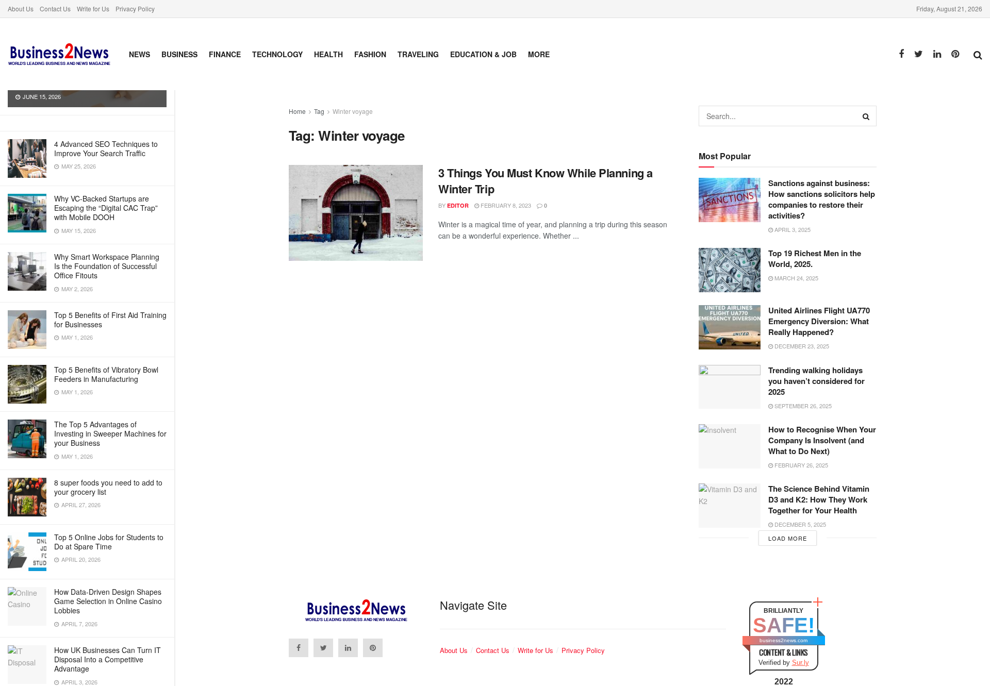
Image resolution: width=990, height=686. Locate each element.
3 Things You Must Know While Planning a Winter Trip (545, 180)
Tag (319, 111)
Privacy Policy (135, 8)
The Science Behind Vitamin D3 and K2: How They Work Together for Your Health (818, 499)
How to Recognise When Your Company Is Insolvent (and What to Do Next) (822, 440)
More (539, 54)
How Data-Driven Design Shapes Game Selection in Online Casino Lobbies (108, 601)
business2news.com (783, 640)
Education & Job (483, 54)
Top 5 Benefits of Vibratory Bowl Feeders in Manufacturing (106, 374)
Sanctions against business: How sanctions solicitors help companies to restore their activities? (821, 199)
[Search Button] (866, 116)
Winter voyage (353, 111)
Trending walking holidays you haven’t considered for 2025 (816, 380)
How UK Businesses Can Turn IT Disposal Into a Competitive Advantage (107, 659)
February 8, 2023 (505, 205)
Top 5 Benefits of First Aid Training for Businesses (110, 319)
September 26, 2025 (802, 405)
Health (328, 54)
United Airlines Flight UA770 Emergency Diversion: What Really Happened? (819, 321)
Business (179, 54)
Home (297, 111)
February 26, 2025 (800, 465)
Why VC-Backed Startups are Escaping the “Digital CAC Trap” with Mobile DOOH (106, 207)
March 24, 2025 (795, 278)
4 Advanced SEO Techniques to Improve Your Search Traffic (106, 148)
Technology (277, 54)
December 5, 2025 (799, 524)
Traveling (418, 54)
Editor (458, 205)
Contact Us (55, 8)
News (139, 54)
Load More (787, 538)
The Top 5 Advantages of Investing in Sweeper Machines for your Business (110, 433)
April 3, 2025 (792, 229)
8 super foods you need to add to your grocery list (108, 487)
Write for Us (93, 8)
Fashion (370, 54)
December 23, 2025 (801, 346)
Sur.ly (800, 662)
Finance (225, 54)
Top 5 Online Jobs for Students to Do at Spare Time (108, 541)
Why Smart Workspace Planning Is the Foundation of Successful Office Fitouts (106, 266)
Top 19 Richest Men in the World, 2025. (814, 258)
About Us (21, 8)
